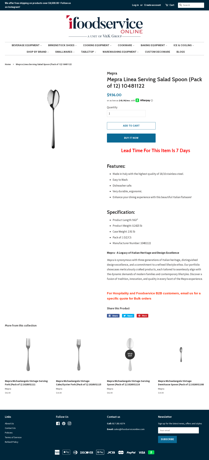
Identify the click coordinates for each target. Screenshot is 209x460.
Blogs (181, 51)
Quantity (112, 107)
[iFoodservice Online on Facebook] (58, 424)
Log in (135, 5)
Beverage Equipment (26, 45)
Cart (171, 5)
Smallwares (64, 51)
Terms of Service (13, 437)
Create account (152, 5)
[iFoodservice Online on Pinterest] (63, 424)
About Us (9, 423)
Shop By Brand (37, 51)
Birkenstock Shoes (61, 45)
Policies (9, 432)
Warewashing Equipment (120, 51)
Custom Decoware (157, 51)
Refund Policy (11, 441)
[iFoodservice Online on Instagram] (69, 424)
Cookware (125, 45)
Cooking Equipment (96, 45)
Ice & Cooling (183, 45)
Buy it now (131, 137)
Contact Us (10, 428)
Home (8, 64)
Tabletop (88, 51)
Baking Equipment (153, 45)
